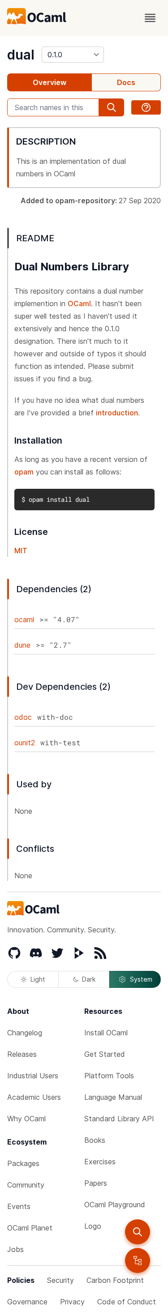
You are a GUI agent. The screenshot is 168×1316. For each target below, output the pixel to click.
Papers (95, 1183)
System (141, 979)
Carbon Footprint (115, 1280)
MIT (20, 550)
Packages (23, 1163)
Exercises (100, 1161)
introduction (117, 412)
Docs (126, 82)
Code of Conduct (126, 1301)
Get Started (104, 1054)
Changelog (24, 1032)
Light (37, 979)
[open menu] (150, 18)
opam (24, 471)
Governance (27, 1301)
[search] (137, 1231)
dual (20, 55)
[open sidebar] (137, 1260)
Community (25, 1184)
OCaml (79, 303)
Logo (92, 1226)
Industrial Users (32, 1075)
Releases (22, 1054)
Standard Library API (119, 1118)
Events (18, 1206)
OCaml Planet (29, 1227)
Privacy (72, 1301)
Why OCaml (26, 1118)
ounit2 (24, 742)
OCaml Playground (114, 1204)
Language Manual (113, 1097)
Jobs (15, 1249)
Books (94, 1140)
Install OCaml (106, 1032)
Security (60, 1280)
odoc (23, 717)
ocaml (24, 619)
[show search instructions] (146, 107)
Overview (49, 82)
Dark (88, 979)
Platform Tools (109, 1075)
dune (22, 645)
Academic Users (34, 1097)
